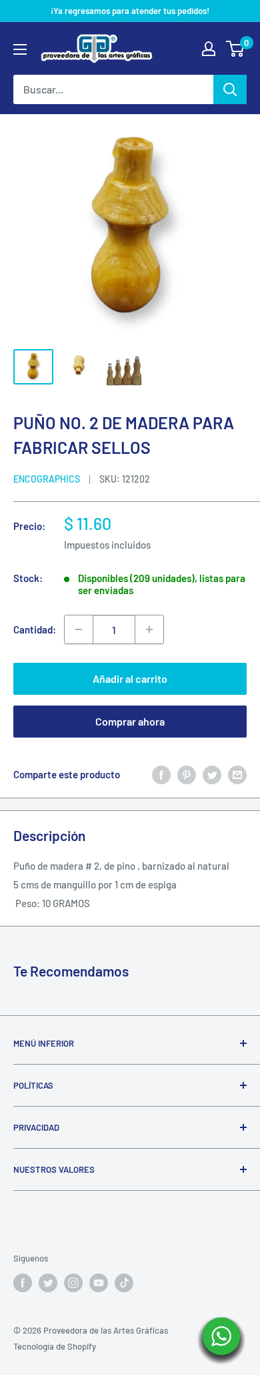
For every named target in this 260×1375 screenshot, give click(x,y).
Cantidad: (34, 629)
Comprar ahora (130, 721)
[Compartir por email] (237, 774)
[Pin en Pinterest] (186, 774)
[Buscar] (230, 89)
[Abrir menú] (20, 49)
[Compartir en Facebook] (161, 774)
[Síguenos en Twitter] (48, 1283)
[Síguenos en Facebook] (22, 1283)
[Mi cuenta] (208, 48)
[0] (235, 49)
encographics (46, 479)
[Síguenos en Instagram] (73, 1283)
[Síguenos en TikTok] (124, 1283)
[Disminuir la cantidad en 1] (79, 629)
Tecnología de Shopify (54, 1346)
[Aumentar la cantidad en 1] (149, 629)
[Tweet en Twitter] (212, 774)
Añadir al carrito (130, 678)
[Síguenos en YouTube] (98, 1283)
